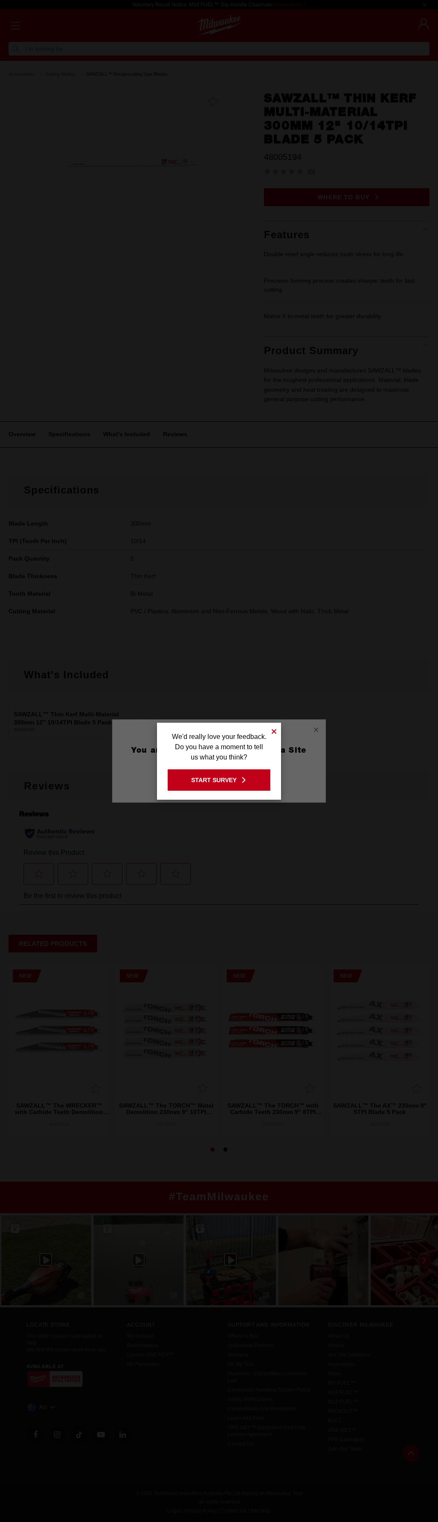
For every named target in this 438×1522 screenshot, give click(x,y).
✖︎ (274, 730)
